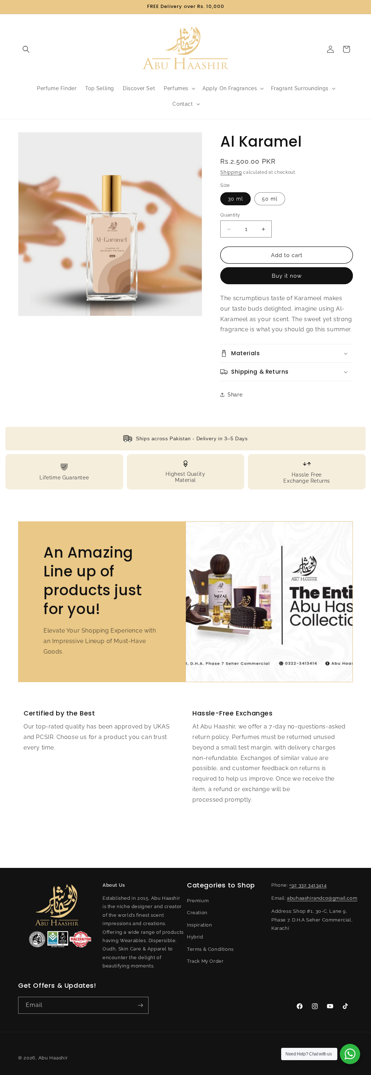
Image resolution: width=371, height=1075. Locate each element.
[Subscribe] (140, 1005)
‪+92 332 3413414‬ (307, 885)
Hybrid (195, 937)
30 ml (235, 199)
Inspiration (199, 925)
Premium (198, 900)
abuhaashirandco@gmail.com (322, 898)
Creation (197, 912)
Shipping (231, 172)
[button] (26, 49)
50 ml (270, 199)
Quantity (230, 215)
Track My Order (205, 961)
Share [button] (235, 395)
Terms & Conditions (210, 949)
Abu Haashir (53, 1058)
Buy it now (287, 276)
